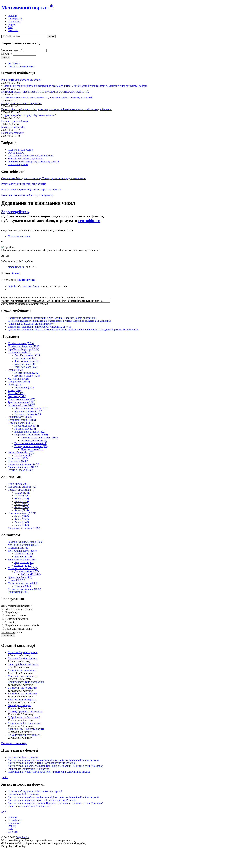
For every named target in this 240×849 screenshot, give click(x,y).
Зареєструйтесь (15, 212)
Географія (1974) (17, 396)
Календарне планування (18, 628)
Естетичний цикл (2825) (21, 405)
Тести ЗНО (11, 622)
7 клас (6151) (21, 504)
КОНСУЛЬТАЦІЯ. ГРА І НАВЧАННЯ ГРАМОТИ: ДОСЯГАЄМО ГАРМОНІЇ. (45, 91)
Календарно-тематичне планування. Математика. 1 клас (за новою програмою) (52, 317)
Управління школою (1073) (23, 467)
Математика (26, 279)
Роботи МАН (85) (31, 574)
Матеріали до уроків (19, 236)
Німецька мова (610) (25, 358)
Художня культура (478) (27, 414)
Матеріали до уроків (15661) (23, 544)
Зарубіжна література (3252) (23, 349)
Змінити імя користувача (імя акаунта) (29, 768)
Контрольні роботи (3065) (22, 550)
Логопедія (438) (23, 455)
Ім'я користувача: (11, 50)
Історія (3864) (15, 369)
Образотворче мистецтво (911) (31, 408)
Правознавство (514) (32, 449)
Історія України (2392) (26, 372)
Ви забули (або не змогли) (22, 687)
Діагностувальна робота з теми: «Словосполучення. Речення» (42, 763)
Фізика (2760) (15, 384)
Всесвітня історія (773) (27, 375)
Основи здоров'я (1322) (34, 440)
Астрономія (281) (24, 387)
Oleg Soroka (22, 837)
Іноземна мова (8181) (19, 352)
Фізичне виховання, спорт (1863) (39, 437)
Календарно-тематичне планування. (21, 103)
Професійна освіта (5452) (22, 486)
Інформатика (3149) (19, 381)
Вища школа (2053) (18, 483)
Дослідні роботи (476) (26, 571)
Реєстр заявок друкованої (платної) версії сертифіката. (31, 189)
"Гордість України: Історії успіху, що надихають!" (28, 115)
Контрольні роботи (16, 615)
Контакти (13, 30)
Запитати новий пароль (21, 66)
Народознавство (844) (26, 425)
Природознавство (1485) (21, 399)
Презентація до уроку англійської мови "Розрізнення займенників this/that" (49, 771)
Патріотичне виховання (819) (30, 443)
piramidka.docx (16, 266)
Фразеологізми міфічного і (22, 676)
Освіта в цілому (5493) (20, 469)
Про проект (14, 21)
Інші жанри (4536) (18, 591)
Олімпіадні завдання (16, 618)
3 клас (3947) (21, 519)
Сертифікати (15, 18)
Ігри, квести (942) (24, 562)
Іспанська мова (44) (25, 364)
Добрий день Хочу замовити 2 (25, 723)
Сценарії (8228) (16, 580)
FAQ (10, 27)
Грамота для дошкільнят (14, 121)
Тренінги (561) (22, 586)
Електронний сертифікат (22, 699)
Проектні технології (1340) (23, 568)
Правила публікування (20, 149)
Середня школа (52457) (20, 489)
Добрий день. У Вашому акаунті (26, 729)
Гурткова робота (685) (20, 577)
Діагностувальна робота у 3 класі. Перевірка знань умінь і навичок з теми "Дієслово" (55, 765)
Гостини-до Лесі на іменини (23, 757)
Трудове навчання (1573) (21, 402)
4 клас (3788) (21, 516)
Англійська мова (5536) (27, 355)
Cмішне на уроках (18, 164)
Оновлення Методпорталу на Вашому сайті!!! (33, 161)
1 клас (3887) (21, 525)
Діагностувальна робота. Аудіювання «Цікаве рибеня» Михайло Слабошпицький (53, 760)
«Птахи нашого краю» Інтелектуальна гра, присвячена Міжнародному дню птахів (47, 97)
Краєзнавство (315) (25, 428)
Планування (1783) (18, 547)
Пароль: (6, 53)
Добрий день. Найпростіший (24, 717)
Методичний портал (27, 7)
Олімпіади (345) (23, 565)
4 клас (16, 273)
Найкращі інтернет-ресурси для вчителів (30, 155)
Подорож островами (12, 132)
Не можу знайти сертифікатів (24, 734)
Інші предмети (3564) (20, 417)
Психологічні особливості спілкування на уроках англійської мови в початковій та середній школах (56, 109)
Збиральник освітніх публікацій (25, 158)
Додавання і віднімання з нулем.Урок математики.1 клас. (39, 326)
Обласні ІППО (16, 152)
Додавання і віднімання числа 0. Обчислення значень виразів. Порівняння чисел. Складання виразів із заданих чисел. (73, 329)
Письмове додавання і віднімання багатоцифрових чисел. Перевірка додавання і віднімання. (59, 320)
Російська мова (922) (25, 366)
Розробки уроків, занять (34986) (25, 541)
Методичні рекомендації (18, 609)
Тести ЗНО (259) (23, 553)
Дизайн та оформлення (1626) (24, 589)
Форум (12, 24)
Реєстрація (14, 63)
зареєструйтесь (30, 286)
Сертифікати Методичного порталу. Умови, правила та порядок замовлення (43, 178)
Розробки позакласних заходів (22, 625)
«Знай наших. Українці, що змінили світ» (31, 323)
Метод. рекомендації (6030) (23, 583)
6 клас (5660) (21, 507)
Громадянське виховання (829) (31, 446)
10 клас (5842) (22, 495)
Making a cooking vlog (13, 127)
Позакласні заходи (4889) (22, 419)
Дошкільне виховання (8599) (24, 528)
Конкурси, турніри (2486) (22, 559)
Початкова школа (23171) (22, 513)
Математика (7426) (18, 378)
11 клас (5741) (22, 492)
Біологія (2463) (16, 393)
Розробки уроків (14, 612)
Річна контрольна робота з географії (21, 79)
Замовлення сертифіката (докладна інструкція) (27, 195)
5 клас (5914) (21, 510)
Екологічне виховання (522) (29, 431)
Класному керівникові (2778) (24, 464)
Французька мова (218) (27, 361)
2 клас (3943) (21, 522)
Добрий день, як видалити (22, 670)
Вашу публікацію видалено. (23, 664)
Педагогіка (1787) (18, 458)
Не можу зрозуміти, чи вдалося (25, 711)
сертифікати (89, 220)
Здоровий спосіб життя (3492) (31, 434)
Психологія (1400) (18, 461)
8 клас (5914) (21, 501)
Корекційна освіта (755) (21, 452)
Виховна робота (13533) (21, 422)
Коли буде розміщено (19, 705)
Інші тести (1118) (23, 556)
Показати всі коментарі (14, 743)
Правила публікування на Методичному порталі (35, 791)
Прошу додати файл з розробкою (26, 681)
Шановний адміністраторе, (23, 652)
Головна (12, 15)
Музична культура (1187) (28, 411)
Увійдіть (12, 286)
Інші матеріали (13, 632)
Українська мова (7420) (21, 343)
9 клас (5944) (21, 498)
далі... (4, 777)
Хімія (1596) (14, 390)
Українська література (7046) (24, 346)
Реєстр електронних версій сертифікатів (23, 183)
